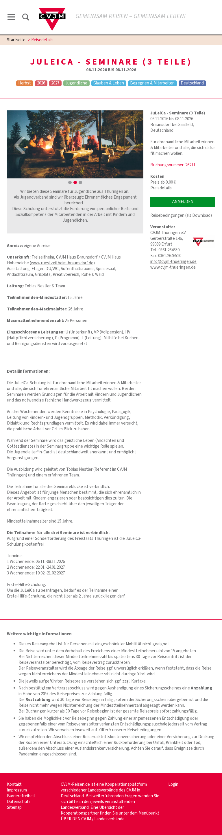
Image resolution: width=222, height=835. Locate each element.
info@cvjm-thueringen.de (173, 262)
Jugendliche (76, 83)
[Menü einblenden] (11, 18)
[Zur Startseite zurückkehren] (52, 10)
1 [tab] (70, 182)
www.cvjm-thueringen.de (173, 267)
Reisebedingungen (167, 215)
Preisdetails (161, 188)
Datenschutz (19, 802)
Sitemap (14, 807)
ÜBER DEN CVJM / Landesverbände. (93, 819)
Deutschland (192, 83)
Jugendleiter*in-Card (33, 452)
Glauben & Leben (108, 83)
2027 (55, 83)
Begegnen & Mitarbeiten (152, 83)
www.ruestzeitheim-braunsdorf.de (62, 263)
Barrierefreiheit (21, 796)
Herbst (24, 83)
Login (173, 784)
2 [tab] (75, 182)
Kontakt (14, 784)
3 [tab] (80, 182)
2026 (41, 83)
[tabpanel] (75, 144)
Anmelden (182, 202)
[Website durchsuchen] (25, 18)
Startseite (16, 40)
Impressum (17, 790)
